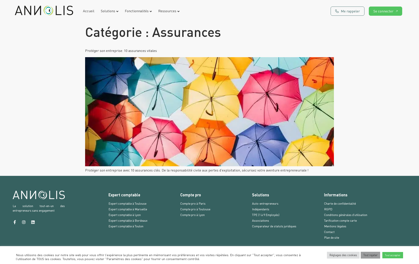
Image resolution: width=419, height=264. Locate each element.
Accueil (88, 11)
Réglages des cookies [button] (343, 255)
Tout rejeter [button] (370, 255)
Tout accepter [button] (392, 255)
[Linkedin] (33, 222)
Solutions (108, 11)
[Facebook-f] (15, 222)
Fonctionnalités (137, 11)
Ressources (167, 11)
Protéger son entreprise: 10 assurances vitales (121, 50)
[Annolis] (44, 11)
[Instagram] (24, 222)
